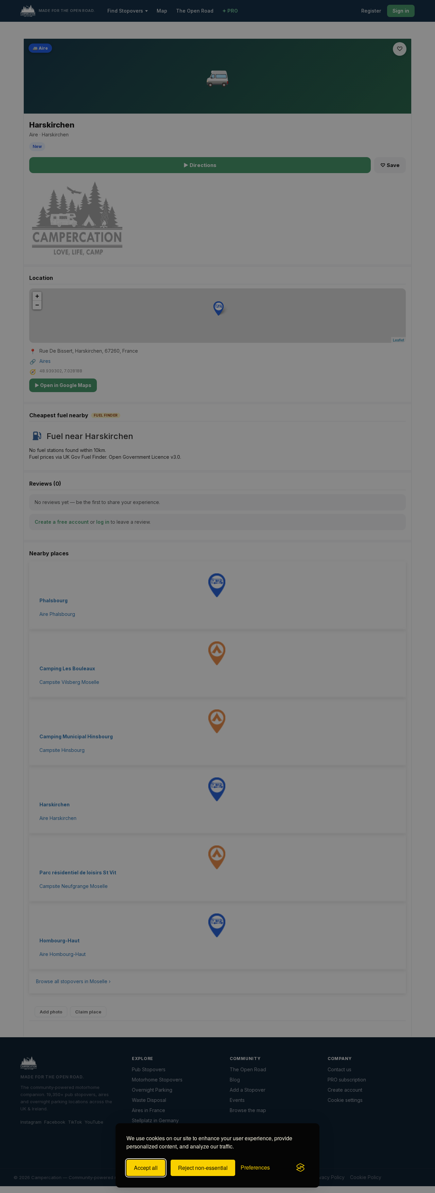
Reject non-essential (203, 1168)
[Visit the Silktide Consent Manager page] (300, 1168)
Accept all (146, 1168)
